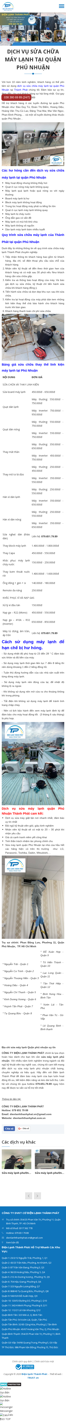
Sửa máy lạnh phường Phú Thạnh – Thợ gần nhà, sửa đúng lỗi (49, 1173)
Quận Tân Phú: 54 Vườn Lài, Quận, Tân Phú (24, 1319)
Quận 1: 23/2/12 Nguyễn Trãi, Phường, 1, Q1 (24, 1257)
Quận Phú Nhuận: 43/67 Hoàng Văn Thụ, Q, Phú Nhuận (30, 1329)
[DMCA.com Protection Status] (10, 1384)
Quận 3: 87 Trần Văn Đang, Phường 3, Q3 (23, 1267)
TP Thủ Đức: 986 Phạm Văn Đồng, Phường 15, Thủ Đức (30, 1347)
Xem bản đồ (12, 1242)
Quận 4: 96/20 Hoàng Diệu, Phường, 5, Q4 (23, 1272)
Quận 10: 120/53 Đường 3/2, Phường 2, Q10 (24, 1300)
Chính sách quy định (22, 1361)
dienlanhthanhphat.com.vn (29, 1118)
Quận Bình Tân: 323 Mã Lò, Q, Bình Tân (22, 1314)
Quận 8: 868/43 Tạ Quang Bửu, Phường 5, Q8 (25, 1291)
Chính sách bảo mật (44, 1361)
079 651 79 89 (20, 1110)
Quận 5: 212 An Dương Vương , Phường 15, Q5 (26, 1276)
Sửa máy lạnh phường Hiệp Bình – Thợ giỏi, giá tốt (16, 1173)
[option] (33, 29)
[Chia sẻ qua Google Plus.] (24, 1128)
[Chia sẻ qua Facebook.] (9, 1128)
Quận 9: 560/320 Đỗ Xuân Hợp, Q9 (19, 1295)
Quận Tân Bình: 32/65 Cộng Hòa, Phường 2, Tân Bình (29, 1324)
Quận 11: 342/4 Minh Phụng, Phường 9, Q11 (24, 1305)
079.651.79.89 (44, 1084)
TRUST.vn (33, 1377)
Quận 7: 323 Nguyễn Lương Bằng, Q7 (21, 1286)
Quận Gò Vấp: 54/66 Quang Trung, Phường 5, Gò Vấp (29, 1342)
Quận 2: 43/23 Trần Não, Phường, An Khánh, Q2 (26, 1262)
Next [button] (37, 1195)
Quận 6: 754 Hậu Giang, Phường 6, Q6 (21, 1281)
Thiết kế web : (56, 1374)
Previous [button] (28, 1195)
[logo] (8, 6)
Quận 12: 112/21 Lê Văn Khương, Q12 (21, 1310)
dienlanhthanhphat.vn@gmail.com (30, 1114)
